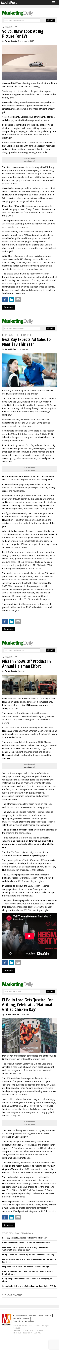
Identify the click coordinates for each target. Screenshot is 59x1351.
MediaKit (32, 1315)
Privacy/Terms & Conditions (24, 1321)
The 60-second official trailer (17, 829)
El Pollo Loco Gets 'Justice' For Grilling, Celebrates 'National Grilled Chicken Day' (25, 1248)
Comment (8, 307)
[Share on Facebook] (5, 299)
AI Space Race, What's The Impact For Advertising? (25, 1266)
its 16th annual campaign (35, 704)
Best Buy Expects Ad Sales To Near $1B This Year (24, 1238)
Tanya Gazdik (11, 41)
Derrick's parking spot (35, 855)
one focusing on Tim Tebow (26, 840)
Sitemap (26, 1318)
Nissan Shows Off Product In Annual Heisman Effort (26, 1242)
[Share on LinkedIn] (11, 299)
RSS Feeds (17, 1318)
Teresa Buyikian (12, 1014)
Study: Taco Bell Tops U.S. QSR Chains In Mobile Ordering (28, 1254)
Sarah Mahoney (12, 349)
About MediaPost (20, 1315)
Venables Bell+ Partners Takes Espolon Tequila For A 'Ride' (29, 1286)
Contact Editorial (45, 1315)
